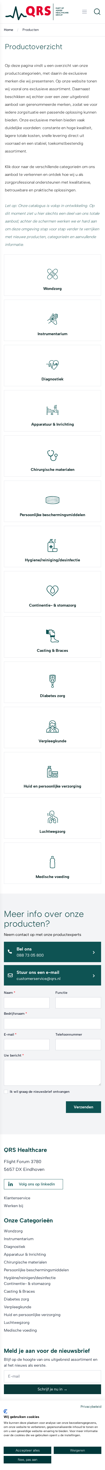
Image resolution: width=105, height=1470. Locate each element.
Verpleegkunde (52, 741)
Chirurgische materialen (52, 469)
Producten (30, 30)
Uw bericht (14, 1055)
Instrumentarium (52, 334)
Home (8, 30)
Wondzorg (52, 288)
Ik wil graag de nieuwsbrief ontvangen (40, 1092)
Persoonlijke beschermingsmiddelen (52, 514)
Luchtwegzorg (52, 831)
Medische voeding (52, 876)
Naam (9, 993)
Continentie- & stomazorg (52, 605)
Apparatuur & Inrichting (52, 424)
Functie (61, 993)
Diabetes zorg (52, 695)
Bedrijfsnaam (15, 1014)
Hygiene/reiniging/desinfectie (52, 560)
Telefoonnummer (68, 1034)
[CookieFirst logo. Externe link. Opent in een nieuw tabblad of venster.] (5, 1411)
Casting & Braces (52, 650)
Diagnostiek (52, 379)
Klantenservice (17, 1198)
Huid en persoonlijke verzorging (52, 786)
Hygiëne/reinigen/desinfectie (30, 1277)
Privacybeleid (91, 1406)
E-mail (10, 1034)
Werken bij (13, 1205)
